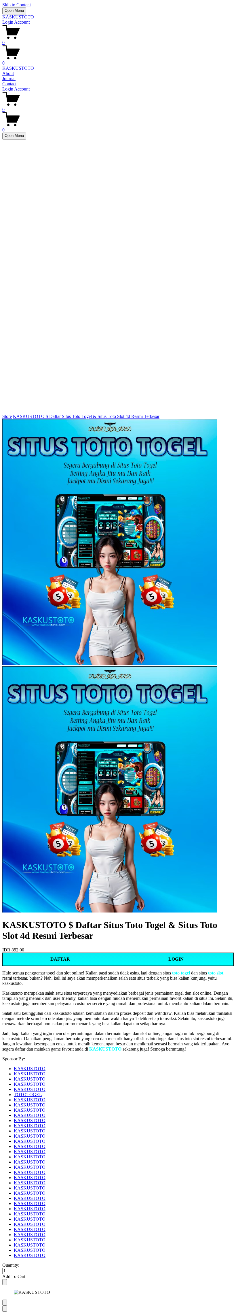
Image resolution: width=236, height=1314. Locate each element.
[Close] (4, 1282)
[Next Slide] (4, 1309)
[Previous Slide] (4, 1303)
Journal (9, 78)
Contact (9, 83)
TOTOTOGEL (28, 1094)
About (8, 73)
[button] (118, 1276)
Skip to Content (16, 4)
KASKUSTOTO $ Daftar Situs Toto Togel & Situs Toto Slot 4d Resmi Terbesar (86, 416)
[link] (118, 666)
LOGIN (176, 959)
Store (7, 416)
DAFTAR (60, 959)
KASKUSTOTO (18, 16)
